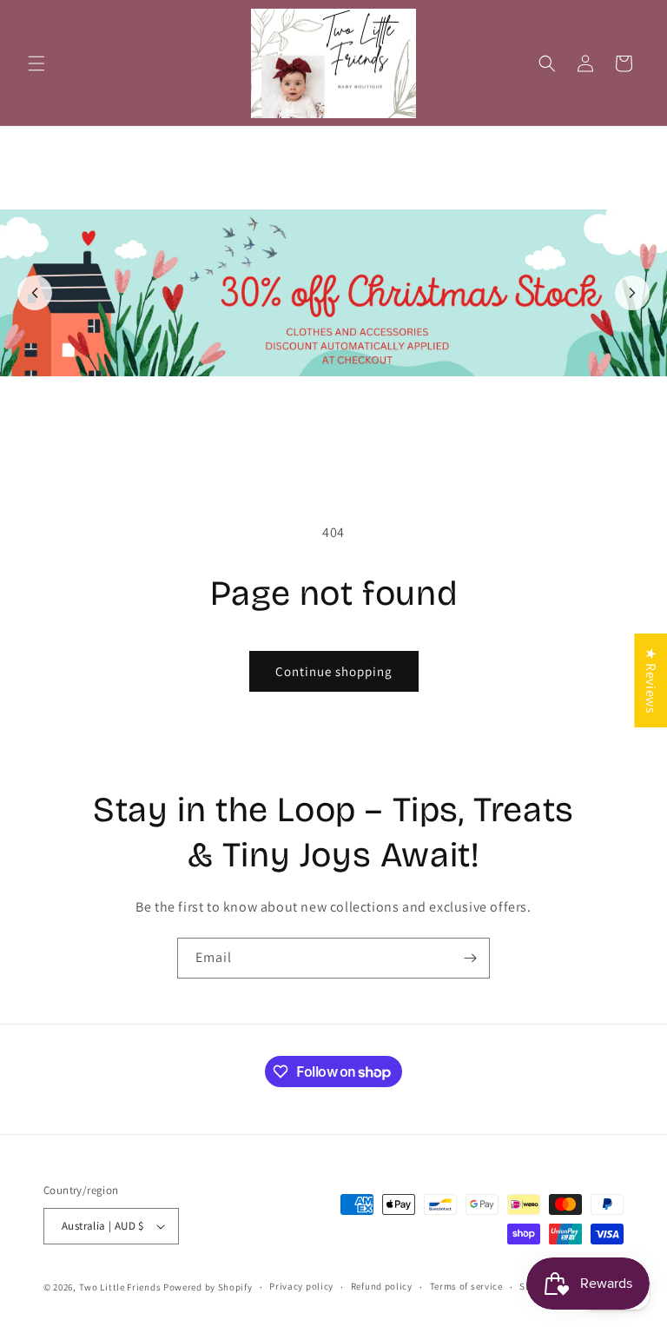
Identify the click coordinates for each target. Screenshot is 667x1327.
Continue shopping (334, 671)
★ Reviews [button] (651, 680)
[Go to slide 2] (343, 437)
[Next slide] (632, 292)
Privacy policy (301, 1286)
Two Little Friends (120, 1287)
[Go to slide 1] (324, 437)
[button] (36, 63)
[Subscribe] (470, 958)
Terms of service (466, 1286)
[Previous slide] (34, 292)
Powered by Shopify (208, 1287)
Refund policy (382, 1286)
